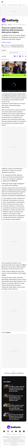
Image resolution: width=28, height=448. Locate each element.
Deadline (8, 332)
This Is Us (6, 59)
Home (5, 24)
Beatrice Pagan (7, 42)
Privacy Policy (8, 434)
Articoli (9, 24)
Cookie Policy (14, 434)
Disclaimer (20, 434)
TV (25, 59)
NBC (3, 59)
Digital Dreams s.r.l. (18, 436)
